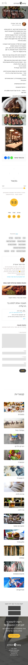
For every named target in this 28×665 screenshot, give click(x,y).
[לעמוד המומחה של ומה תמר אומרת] (23, 24)
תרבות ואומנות (18, 574)
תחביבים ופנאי (18, 526)
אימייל (24, 357)
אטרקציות (20, 590)
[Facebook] (5, 157)
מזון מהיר (20, 542)
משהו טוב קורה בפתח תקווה (17, 298)
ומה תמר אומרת (16, 23)
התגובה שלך (22, 332)
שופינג (21, 558)
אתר (25, 363)
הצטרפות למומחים (14, 650)
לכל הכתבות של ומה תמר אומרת (16, 277)
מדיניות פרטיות (14, 655)
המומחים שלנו (14, 652)
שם (24, 351)
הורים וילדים (19, 446)
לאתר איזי (14, 649)
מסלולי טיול (19, 430)
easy (17, 233)
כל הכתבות (14, 653)
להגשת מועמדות (14, 636)
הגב (24, 319)
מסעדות (21, 414)
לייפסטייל (20, 478)
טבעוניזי (21, 462)
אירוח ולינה (20, 494)
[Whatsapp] (11, 157)
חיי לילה (21, 510)
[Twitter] (8, 157)
